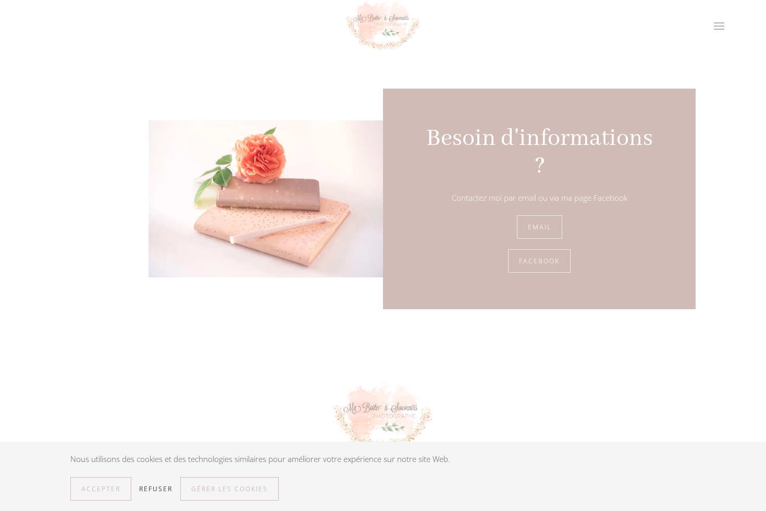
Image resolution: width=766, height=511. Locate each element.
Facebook (539, 261)
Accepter (100, 488)
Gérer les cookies (229, 488)
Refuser (155, 488)
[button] (719, 26)
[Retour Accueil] (383, 26)
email (539, 227)
